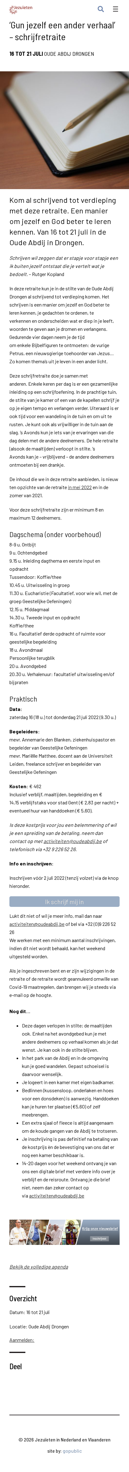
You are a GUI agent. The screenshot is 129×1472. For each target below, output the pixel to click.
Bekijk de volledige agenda (38, 1267)
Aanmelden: (21, 1340)
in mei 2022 (80, 487)
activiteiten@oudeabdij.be (73, 841)
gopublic (72, 1451)
